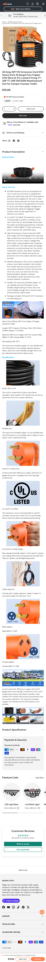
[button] (37, 3)
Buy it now (23, 116)
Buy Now (38, 959)
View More (39, 777)
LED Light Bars (11, 804)
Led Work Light (32, 804)
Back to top (23, 870)
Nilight (9, 948)
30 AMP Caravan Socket (15, 22)
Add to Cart (23, 959)
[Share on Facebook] (14, 140)
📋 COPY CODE (17, 101)
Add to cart (31, 109)
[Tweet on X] (9, 140)
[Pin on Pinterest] (18, 140)
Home (4, 22)
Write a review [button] (23, 844)
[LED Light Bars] (11, 792)
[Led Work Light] (32, 792)
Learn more (16, 125)
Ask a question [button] (23, 849)
